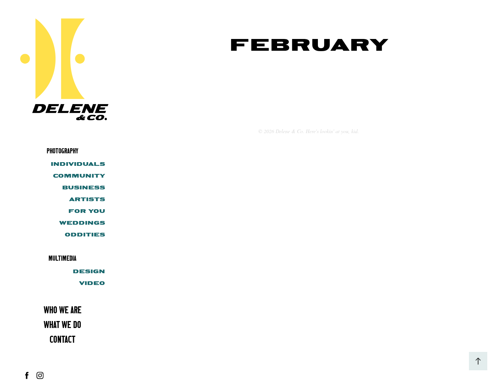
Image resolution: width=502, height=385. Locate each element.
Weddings (82, 223)
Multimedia (62, 258)
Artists (87, 199)
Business (83, 187)
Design (89, 271)
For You (86, 211)
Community (79, 175)
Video (92, 283)
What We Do (62, 324)
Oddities (85, 234)
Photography (62, 150)
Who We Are (63, 310)
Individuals (78, 164)
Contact (62, 339)
